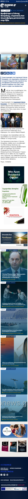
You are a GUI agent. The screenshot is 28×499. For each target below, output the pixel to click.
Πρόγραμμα (4, 469)
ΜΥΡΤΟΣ (8, 419)
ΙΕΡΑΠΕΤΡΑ (7, 10)
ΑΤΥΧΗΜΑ (11, 419)
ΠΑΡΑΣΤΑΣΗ (9, 306)
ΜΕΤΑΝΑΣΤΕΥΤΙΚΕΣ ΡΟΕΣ (14, 333)
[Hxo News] (8, 5)
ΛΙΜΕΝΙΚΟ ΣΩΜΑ (5, 23)
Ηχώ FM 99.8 (4, 468)
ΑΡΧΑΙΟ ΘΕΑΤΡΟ (17, 306)
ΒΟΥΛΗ (4, 333)
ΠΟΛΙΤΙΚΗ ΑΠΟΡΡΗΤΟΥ (17, 480)
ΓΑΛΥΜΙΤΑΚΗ (16, 365)
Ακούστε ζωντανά (21, 1)
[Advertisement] (14, 40)
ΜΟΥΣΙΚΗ (12, 365)
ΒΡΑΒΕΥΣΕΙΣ (17, 23)
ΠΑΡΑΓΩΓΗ (8, 365)
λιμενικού (17, 102)
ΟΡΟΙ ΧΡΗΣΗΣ (5, 480)
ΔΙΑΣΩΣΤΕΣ (22, 23)
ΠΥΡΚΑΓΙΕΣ (10, 392)
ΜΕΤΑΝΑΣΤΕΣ (12, 23)
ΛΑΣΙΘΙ (2, 10)
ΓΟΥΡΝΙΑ (12, 306)
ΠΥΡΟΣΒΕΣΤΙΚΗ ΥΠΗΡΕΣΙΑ (16, 392)
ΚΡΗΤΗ (4, 392)
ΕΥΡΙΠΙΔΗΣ (22, 306)
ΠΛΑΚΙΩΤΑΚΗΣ (5, 279)
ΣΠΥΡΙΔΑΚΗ (8, 333)
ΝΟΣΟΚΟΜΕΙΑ (13, 279)
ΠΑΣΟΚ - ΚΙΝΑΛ (20, 333)
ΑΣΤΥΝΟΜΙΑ (16, 419)
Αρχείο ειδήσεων (15, 468)
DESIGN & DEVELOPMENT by (12, 485)
